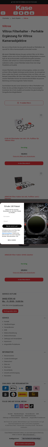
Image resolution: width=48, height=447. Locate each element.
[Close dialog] (46, 204)
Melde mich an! (12, 226)
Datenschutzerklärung (7, 233)
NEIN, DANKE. (12, 240)
